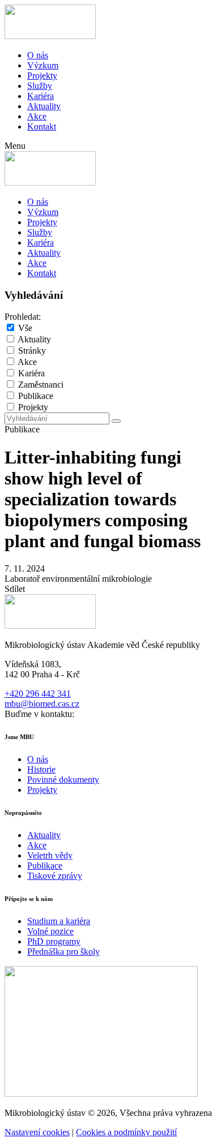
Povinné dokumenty (63, 779)
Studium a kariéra (58, 921)
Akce (36, 116)
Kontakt (41, 126)
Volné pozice (50, 931)
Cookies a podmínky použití (126, 1132)
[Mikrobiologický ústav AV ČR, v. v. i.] (50, 36)
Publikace (35, 396)
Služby (39, 86)
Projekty (42, 75)
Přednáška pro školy (63, 951)
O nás (37, 55)
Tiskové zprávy (54, 876)
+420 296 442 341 (38, 693)
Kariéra (40, 96)
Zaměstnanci (40, 384)
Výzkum (42, 65)
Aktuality (44, 106)
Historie (41, 769)
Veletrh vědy (50, 855)
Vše (25, 328)
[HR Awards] (101, 1093)
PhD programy (53, 941)
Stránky (32, 350)
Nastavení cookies (37, 1132)
